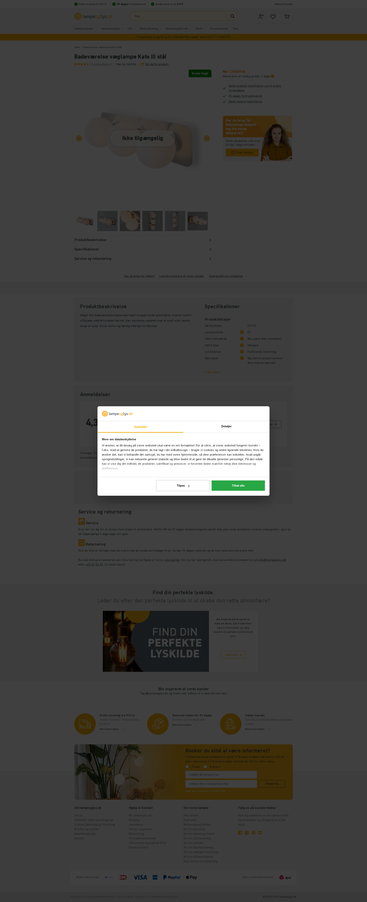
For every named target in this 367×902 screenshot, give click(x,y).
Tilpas (181, 485)
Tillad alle (238, 485)
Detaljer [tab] (226, 426)
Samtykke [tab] (140, 426)
